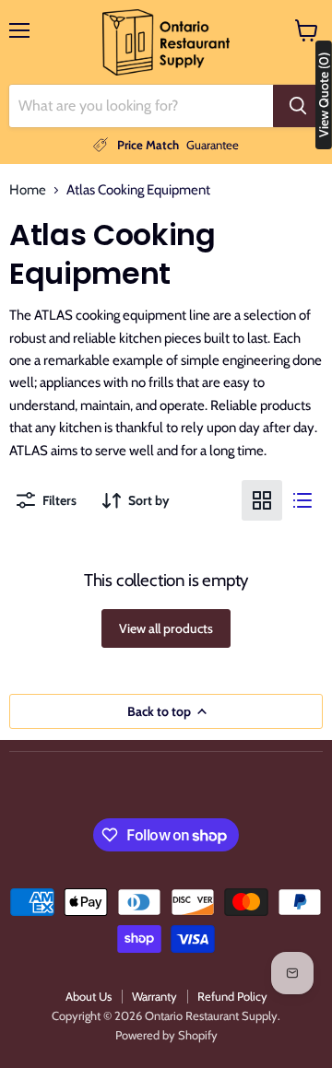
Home (27, 190)
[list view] (302, 500)
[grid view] (262, 500)
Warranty (154, 996)
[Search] (298, 106)
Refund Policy (232, 996)
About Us (88, 996)
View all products (166, 628)
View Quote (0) (323, 95)
